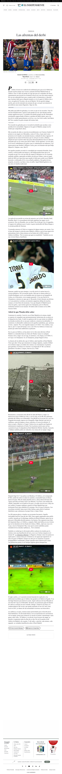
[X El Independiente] (22, 766)
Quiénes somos (27, 750)
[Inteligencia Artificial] (40, 752)
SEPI (15, 745)
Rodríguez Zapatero (17, 748)
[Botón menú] (3, 5)
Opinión (5, 9)
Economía (15, 9)
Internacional (22, 9)
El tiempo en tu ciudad (12, 5)
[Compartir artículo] (25, 82)
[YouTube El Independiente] (29, 766)
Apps (25, 748)
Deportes (43, 9)
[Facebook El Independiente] (25, 766)
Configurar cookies (52, 769)
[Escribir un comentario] (36, 82)
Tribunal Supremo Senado (21, 0)
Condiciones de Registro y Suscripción (33, 769)
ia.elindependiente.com (40, 754)
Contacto (25, 744)
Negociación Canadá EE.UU (40, 0)
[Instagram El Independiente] (32, 766)
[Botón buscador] (58, 5)
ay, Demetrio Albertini (22, 535)
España (10, 9)
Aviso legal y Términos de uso (20, 769)
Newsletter (26, 747)
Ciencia (28, 9)
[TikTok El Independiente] (39, 766)
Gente (38, 9)
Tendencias (49, 9)
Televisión (55, 9)
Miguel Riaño (25, 76)
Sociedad (33, 9)
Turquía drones (48, 0)
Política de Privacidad (10, 769)
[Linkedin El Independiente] (36, 766)
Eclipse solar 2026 (17, 744)
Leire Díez (16, 753)
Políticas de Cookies (44, 769)
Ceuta (34, 0)
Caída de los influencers (56, 0)
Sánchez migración (29, 0)
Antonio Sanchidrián (22, 74)
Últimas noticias (9, 0)
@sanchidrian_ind (31, 74)
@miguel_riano (32, 76)
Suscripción (26, 745)
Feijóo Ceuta (14, 0)
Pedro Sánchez (16, 750)
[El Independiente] (31, 5)
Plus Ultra (15, 747)
